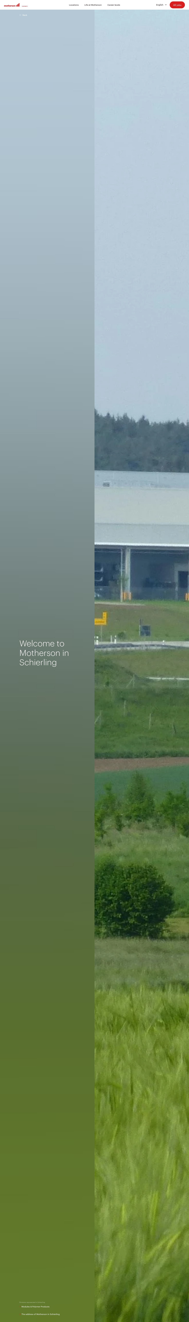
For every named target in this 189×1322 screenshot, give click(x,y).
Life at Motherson (93, 4)
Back (24, 15)
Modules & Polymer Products (35, 1306)
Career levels (113, 4)
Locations (74, 4)
